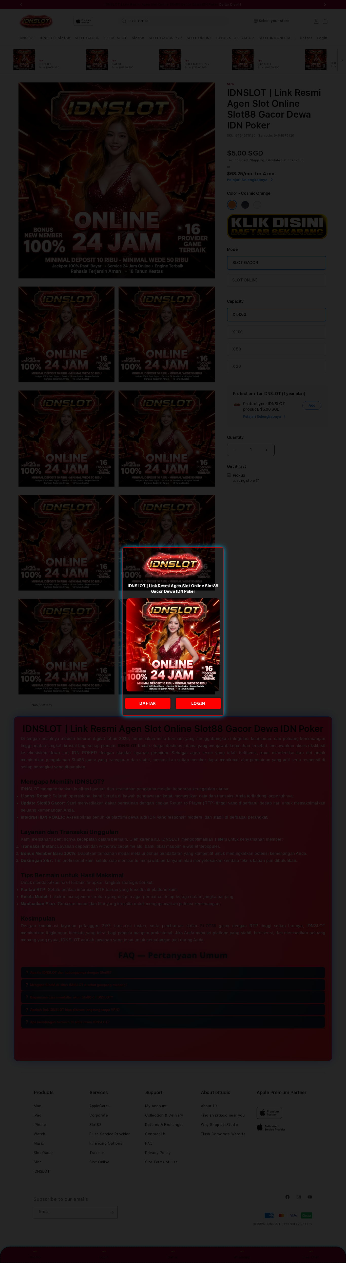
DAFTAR (147, 703)
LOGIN (198, 703)
